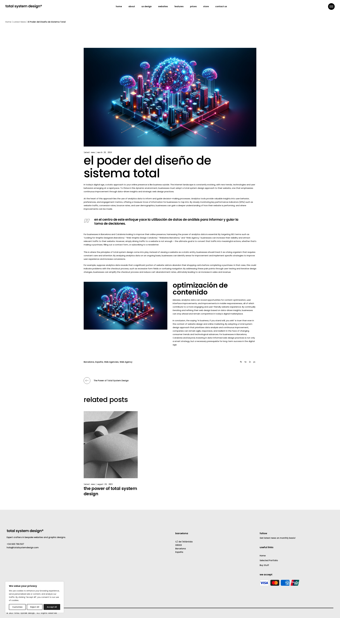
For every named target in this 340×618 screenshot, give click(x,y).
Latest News (19, 21)
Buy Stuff (264, 565)
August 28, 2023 (105, 484)
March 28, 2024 (104, 152)
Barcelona (89, 362)
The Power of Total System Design (110, 491)
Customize (17, 607)
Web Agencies (111, 362)
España (99, 362)
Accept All (52, 607)
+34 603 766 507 (15, 544)
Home (263, 555)
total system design (24, 613)
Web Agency (126, 362)
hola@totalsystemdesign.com (23, 547)
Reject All (34, 607)
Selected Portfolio (269, 560)
